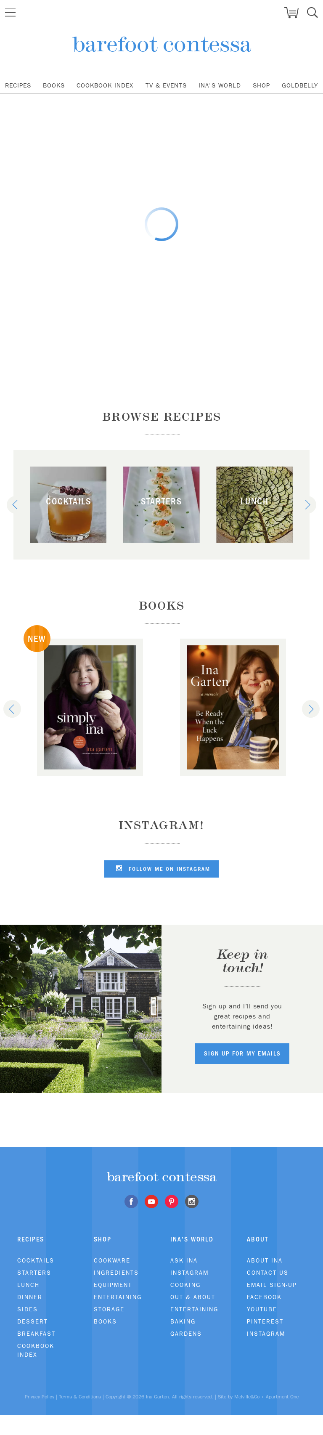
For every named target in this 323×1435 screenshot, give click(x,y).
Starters (34, 1272)
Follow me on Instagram (168, 869)
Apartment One (282, 1397)
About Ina (265, 1260)
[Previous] (15, 505)
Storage (109, 1309)
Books (54, 85)
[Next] (307, 505)
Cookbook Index (105, 85)
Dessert (32, 1321)
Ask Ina (184, 1260)
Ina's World (220, 85)
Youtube (262, 1309)
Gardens (186, 1333)
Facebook (264, 1297)
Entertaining (118, 1297)
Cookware (112, 1260)
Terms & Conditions (80, 1397)
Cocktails (35, 1260)
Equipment (113, 1285)
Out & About (192, 1297)
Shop (261, 85)
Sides (27, 1309)
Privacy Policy (39, 1397)
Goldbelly (300, 85)
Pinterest (265, 1321)
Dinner (29, 1297)
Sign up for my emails (242, 1053)
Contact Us (268, 1272)
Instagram (189, 1272)
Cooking (185, 1285)
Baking (183, 1321)
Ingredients (116, 1272)
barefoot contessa (161, 44)
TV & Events (166, 85)
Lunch (28, 1285)
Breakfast (36, 1333)
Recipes (18, 85)
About (257, 1239)
